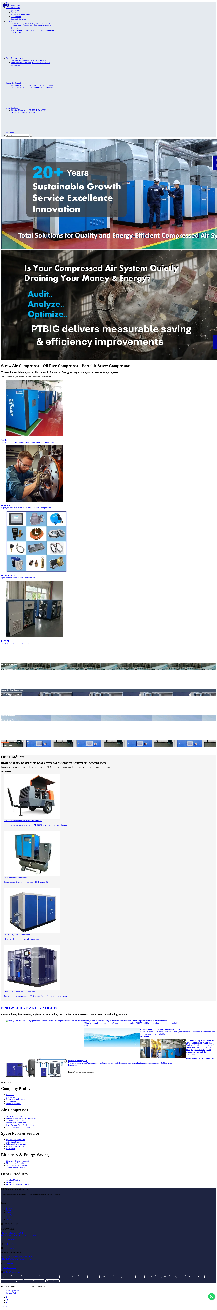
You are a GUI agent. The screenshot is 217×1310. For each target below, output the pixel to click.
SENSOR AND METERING (23, 112)
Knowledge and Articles (20, 14)
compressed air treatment (34, 1281)
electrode (149, 1277)
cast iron (130, 1277)
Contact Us (15, 12)
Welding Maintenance (14, 1180)
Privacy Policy (12, 1293)
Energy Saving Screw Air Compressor (21, 1118)
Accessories (15, 65)
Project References (18, 19)
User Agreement (12, 1291)
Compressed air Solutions (43, 87)
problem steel (105, 1277)
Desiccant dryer (52, 1281)
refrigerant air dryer (68, 1277)
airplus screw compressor (49, 1277)
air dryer (83, 1277)
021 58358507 (9, 1240)
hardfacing (118, 1277)
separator (93, 1277)
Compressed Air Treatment (21, 87)
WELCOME (6, 1082)
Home (8, 3)
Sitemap (9, 1219)
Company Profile (13, 5)
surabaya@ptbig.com (11, 1272)
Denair (191, 1277)
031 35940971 (9, 1263)
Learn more (5, 771)
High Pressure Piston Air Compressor (26, 30)
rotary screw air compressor (12, 1281)
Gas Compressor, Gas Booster (18, 1127)
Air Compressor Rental (41, 63)
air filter (17, 1277)
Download (10, 1208)
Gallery (9, 1215)
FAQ (8, 1217)
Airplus (200, 1277)
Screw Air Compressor (15, 1116)
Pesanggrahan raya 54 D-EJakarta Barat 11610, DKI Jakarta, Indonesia (18, 1234)
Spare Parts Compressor (15, 1139)
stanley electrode (178, 1277)
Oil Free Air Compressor (31, 26)
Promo (8, 1210)
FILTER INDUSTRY (37, 110)
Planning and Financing (15, 1163)
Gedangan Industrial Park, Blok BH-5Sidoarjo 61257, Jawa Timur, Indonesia (16, 1258)
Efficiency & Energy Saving (17, 1161)
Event (8, 1212)
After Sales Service (13, 1142)
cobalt (139, 1277)
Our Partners (16, 17)
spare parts (6, 1277)
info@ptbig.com (9, 1248)
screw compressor (30, 1277)
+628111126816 (9, 1268)
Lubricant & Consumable (21, 63)
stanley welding (162, 1277)
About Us (15, 10)
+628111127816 (9, 1244)
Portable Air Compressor (16, 1123)
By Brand (10, 133)
